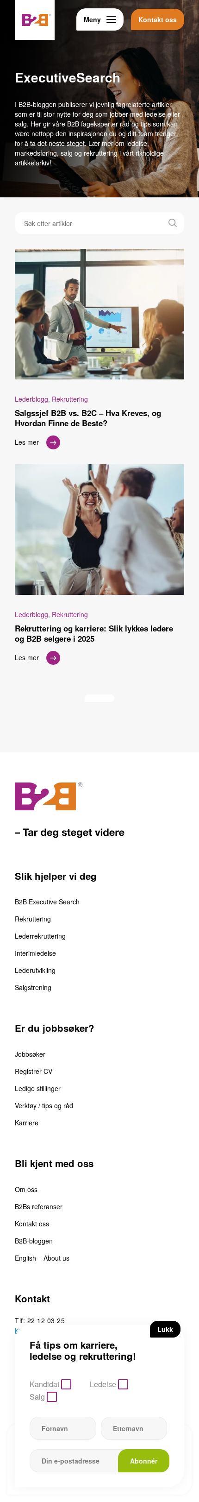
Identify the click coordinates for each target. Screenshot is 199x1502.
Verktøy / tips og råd (44, 1105)
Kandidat (44, 1384)
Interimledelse (35, 953)
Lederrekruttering (40, 935)
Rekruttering (33, 918)
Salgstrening (33, 987)
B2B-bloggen (34, 1240)
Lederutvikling (35, 970)
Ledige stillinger (38, 1088)
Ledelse (103, 1384)
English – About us (42, 1257)
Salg (37, 1396)
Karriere (26, 1122)
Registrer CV (33, 1071)
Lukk (165, 1329)
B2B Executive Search (47, 901)
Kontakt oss (32, 1223)
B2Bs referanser (38, 1206)
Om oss (26, 1189)
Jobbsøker (30, 1054)
